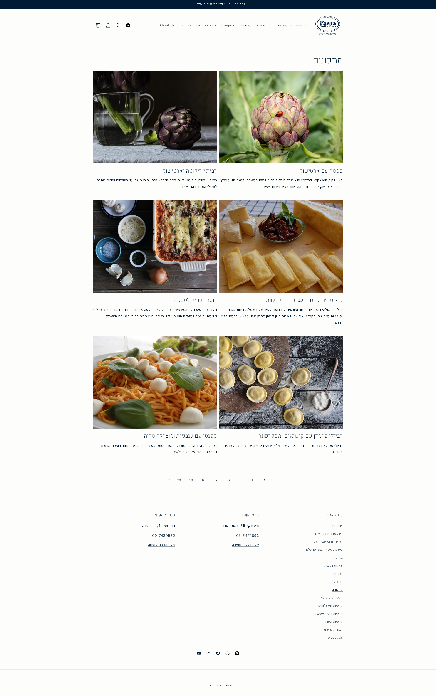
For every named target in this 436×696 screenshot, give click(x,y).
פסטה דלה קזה (212, 685)
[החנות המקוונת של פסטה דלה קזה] (327, 25)
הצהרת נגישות (333, 629)
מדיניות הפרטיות (332, 621)
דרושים (338, 582)
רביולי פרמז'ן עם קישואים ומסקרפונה (300, 435)
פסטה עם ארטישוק (321, 170)
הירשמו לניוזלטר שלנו (328, 534)
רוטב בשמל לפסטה (195, 300)
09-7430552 (163, 535)
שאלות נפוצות (333, 566)
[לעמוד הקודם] (265, 480)
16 (228, 480)
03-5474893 (247, 535)
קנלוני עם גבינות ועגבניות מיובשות (304, 300)
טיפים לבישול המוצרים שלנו (324, 550)
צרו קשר (337, 558)
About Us (335, 637)
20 (179, 480)
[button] (284, 25)
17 (216, 480)
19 (191, 480)
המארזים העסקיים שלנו (327, 542)
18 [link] (203, 480)
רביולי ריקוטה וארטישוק (190, 170)
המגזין (338, 574)
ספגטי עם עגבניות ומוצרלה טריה (180, 435)
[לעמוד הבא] (169, 480)
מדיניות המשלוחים (330, 606)
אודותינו (337, 526)
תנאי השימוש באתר (330, 597)
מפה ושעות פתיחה (245, 544)
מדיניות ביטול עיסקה (329, 614)
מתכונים (337, 589)
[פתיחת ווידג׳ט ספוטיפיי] (128, 25)
